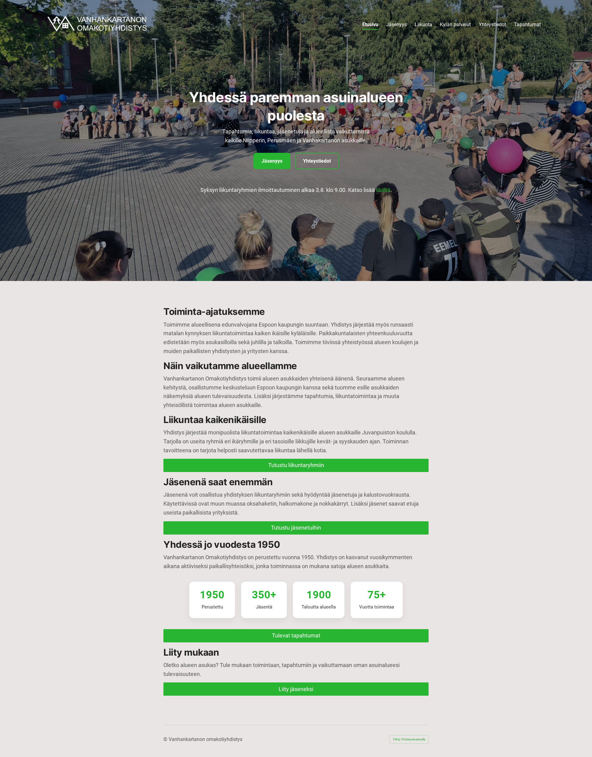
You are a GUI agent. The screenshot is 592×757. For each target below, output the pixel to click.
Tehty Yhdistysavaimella (409, 739)
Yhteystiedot (317, 161)
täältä (383, 190)
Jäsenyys (271, 161)
